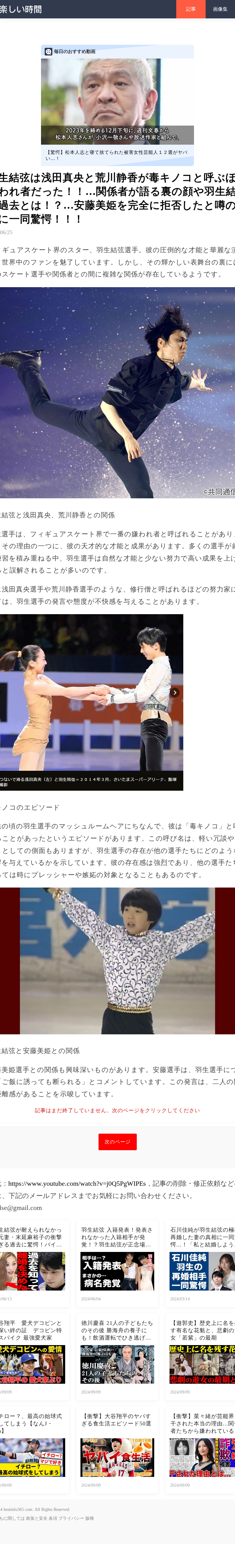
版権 (89, 1518)
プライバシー (71, 1518)
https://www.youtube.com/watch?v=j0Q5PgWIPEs (77, 1183)
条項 (53, 1518)
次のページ (118, 1141)
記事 (191, 9)
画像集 (220, 9)
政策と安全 (36, 1518)
